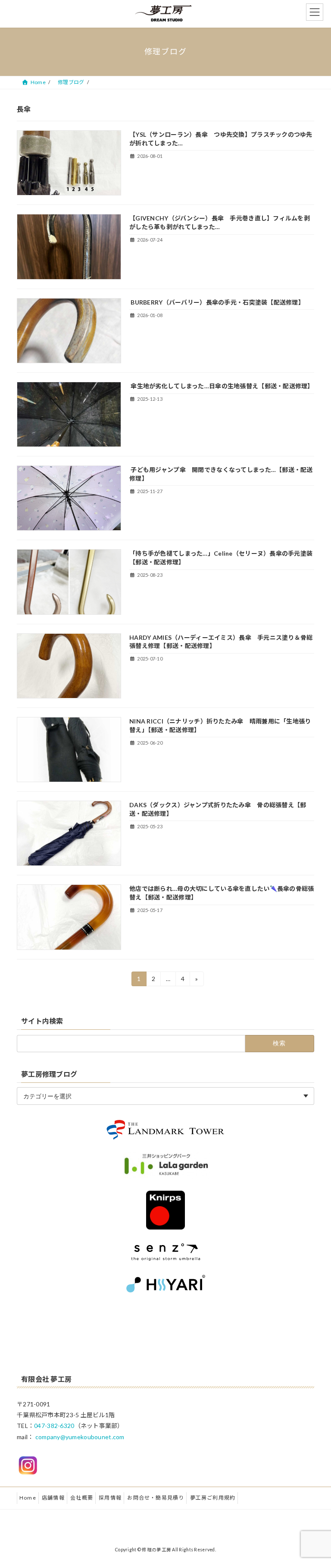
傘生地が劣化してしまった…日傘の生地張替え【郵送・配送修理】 (221, 386)
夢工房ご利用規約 (213, 1497)
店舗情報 (53, 1497)
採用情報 (110, 1497)
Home (27, 1497)
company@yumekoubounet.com (80, 1436)
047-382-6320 (54, 1425)
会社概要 (81, 1497)
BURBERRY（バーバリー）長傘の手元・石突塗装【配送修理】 (216, 302)
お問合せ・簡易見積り (155, 1497)
